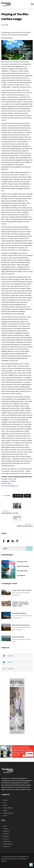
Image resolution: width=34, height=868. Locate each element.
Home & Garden (8, 808)
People (5, 810)
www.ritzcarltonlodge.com (9, 486)
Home (5, 826)
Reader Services (8, 844)
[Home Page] (6, 2)
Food (4, 802)
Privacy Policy (7, 841)
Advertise (6, 836)
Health (5, 805)
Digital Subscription (23, 566)
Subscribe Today (22, 561)
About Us (6, 839)
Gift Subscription (22, 571)
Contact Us (6, 846)
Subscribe (6, 831)
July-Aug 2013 (18, 495)
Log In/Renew (21, 575)
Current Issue (7, 555)
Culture (5, 800)
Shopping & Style (8, 813)
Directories (6, 834)
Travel (27, 495)
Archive (5, 828)
